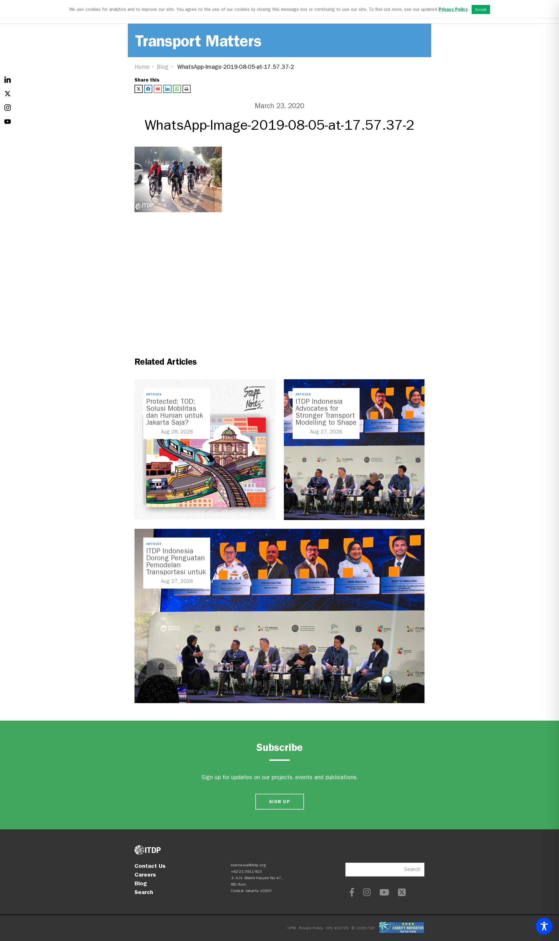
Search (144, 892)
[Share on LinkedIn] (167, 89)
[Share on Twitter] (139, 89)
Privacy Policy (311, 928)
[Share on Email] (158, 89)
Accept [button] (481, 9)
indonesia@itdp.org (248, 865)
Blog (163, 67)
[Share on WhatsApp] (177, 89)
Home (142, 67)
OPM (291, 928)
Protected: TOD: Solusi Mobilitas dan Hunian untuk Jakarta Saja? (174, 411)
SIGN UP (279, 801)
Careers (145, 874)
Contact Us (150, 865)
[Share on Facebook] (148, 89)
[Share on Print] (187, 89)
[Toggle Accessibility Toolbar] (544, 926)
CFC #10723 (337, 928)
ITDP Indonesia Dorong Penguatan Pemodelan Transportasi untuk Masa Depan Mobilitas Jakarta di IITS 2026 (176, 572)
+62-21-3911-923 (246, 871)
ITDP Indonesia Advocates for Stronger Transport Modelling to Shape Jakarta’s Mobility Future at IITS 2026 (326, 418)
